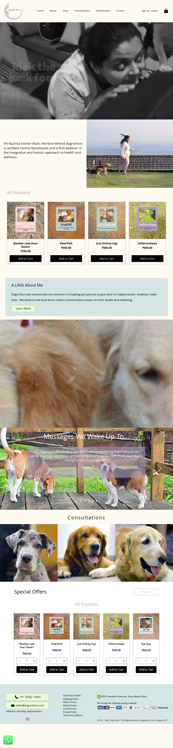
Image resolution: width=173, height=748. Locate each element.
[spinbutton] (26, 661)
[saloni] (88, 501)
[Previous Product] (2, 233)
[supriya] (96, 501)
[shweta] (80, 501)
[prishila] (76, 501)
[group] (86, 233)
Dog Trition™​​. (115, 720)
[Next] (159, 469)
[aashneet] (84, 501)
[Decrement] (19, 661)
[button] (166, 10)
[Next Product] (171, 233)
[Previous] (14, 469)
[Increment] (34, 661)
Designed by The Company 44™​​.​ (153, 720)
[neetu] (92, 501)
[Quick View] (25, 220)
